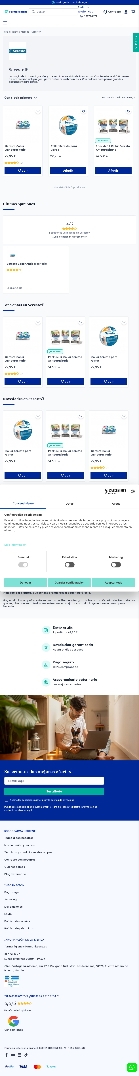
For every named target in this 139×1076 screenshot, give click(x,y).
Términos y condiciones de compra (28, 852)
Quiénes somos (14, 867)
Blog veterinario (15, 874)
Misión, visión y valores (19, 845)
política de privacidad (62, 800)
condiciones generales (34, 800)
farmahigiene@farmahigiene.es (25, 946)
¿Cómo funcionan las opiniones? (69, 236)
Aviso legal (11, 899)
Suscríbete (54, 791)
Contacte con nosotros (19, 859)
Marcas (25, 31)
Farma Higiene (10, 31)
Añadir (23, 170)
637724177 (90, 16)
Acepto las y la (42, 800)
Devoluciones (13, 906)
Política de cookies (17, 921)
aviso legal (26, 810)
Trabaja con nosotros (18, 838)
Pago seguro (13, 892)
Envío (8, 914)
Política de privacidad (19, 928)
